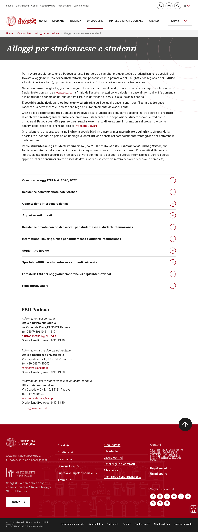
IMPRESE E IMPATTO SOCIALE (126, 21)
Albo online (111, 470)
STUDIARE (58, 21)
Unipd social (158, 468)
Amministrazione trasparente (122, 476)
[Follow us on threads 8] (160, 503)
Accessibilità (95, 524)
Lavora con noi (81, 5)
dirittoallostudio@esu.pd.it (39, 336)
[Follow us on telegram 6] (188, 496)
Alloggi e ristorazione (47, 33)
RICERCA (75, 21)
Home (9, 33)
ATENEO (154, 21)
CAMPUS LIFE (95, 21)
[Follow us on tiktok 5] (181, 496)
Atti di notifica (162, 524)
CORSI (43, 21)
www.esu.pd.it (64, 92)
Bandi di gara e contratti (119, 464)
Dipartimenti (22, 5)
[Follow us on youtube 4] (174, 496)
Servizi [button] (175, 20)
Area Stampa (112, 445)
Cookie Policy (142, 524)
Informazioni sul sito (73, 524)
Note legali (113, 524)
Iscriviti (16, 502)
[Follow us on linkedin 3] (167, 496)
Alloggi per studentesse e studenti (71, 48)
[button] (180, 20)
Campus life (24, 33)
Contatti (154, 460)
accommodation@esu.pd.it (39, 398)
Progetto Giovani (86, 126)
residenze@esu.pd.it (35, 368)
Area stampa (64, 5)
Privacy (127, 524)
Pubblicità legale (183, 524)
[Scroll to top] (185, 424)
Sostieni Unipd (47, 5)
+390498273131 (170, 454)
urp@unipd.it (174, 456)
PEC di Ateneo (174, 458)
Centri (34, 5)
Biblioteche (111, 451)
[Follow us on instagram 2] (160, 496)
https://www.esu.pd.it (35, 408)
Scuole (9, 5)
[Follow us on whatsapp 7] (153, 503)
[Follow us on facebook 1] (153, 496)
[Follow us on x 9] (167, 503)
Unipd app (157, 473)
